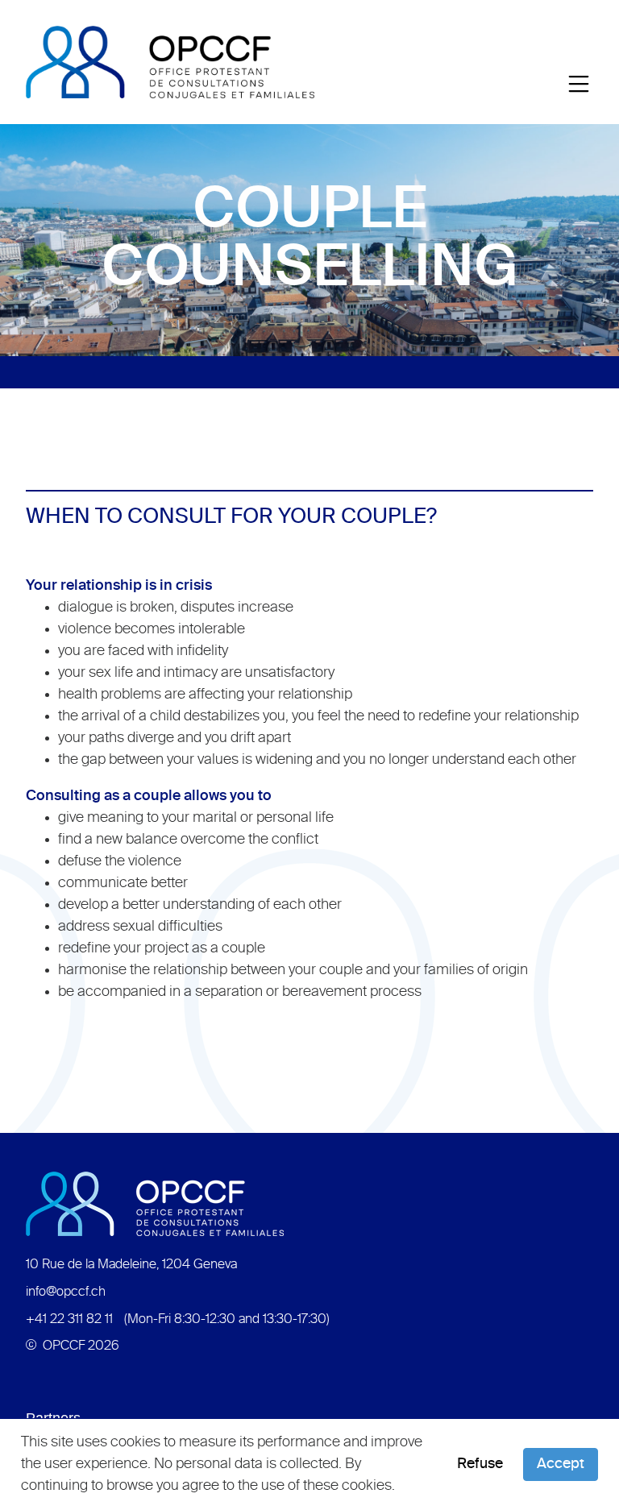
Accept (560, 1464)
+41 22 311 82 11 (69, 1319)
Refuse (480, 1464)
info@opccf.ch (66, 1292)
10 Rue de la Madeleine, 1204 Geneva (131, 1265)
